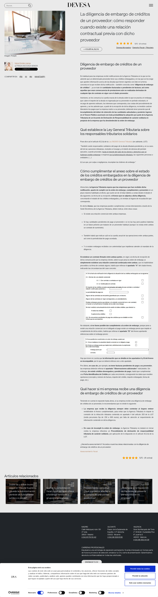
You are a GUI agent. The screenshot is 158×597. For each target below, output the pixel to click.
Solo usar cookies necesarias (140, 583)
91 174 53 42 (89, 537)
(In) (31, 77)
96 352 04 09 (141, 540)
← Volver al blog (91, 49)
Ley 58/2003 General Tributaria (120, 142)
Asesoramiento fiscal (88, 451)
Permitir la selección (140, 576)
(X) (26, 77)
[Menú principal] (151, 5)
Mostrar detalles (114, 593)
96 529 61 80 (115, 537)
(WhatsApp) (40, 77)
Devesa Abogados (123, 48)
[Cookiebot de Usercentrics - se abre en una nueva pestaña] (14, 592)
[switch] (62, 592)
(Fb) (21, 77)
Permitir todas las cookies (140, 569)
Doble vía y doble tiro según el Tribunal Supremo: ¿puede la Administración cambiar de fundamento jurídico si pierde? (23, 491)
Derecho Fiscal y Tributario (143, 48)
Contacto (26, 69)
